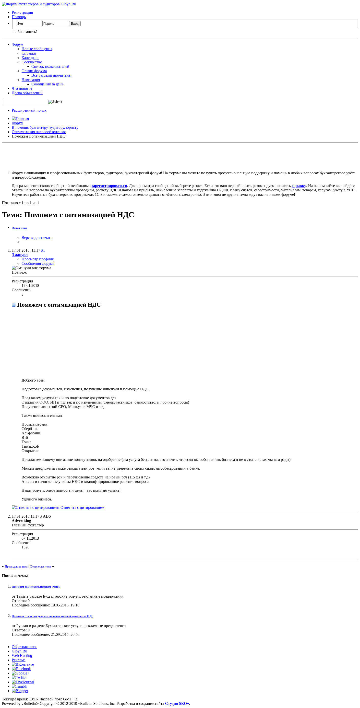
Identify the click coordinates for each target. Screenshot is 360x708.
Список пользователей (50, 66)
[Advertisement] (180, 156)
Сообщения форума (38, 263)
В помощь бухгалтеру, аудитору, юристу (45, 127)
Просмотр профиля (38, 259)
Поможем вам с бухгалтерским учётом (36, 586)
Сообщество (32, 62)
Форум (17, 44)
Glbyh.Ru (19, 651)
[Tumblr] (19, 686)
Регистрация (22, 12)
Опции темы (19, 227)
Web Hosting (22, 655)
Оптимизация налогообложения (39, 132)
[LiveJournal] (23, 682)
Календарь (30, 58)
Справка (29, 53)
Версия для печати (37, 237)
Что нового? (22, 88)
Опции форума (34, 71)
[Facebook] (21, 669)
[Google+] (20, 673)
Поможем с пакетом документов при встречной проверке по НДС (52, 616)
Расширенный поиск (29, 110)
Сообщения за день (47, 84)
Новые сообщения (37, 49)
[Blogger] (20, 691)
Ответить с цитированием (82, 507)
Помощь (19, 17)
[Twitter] (19, 677)
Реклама (18, 660)
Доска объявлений (27, 93)
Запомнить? (27, 32)
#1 (43, 250)
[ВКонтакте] (23, 664)
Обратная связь (24, 647)
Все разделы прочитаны (51, 75)
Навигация (31, 80)
